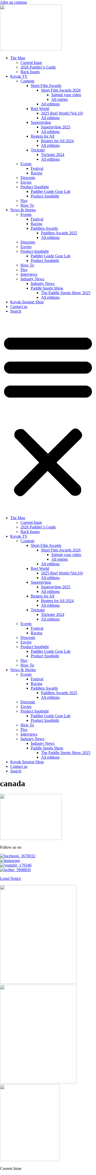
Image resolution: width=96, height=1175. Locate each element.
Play (24, 200)
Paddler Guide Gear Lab (50, 191)
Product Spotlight (34, 187)
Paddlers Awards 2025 (59, 233)
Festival (37, 168)
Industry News (32, 279)
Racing (36, 173)
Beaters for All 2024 (57, 141)
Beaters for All (42, 136)
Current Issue (31, 62)
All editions (50, 104)
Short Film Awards (46, 85)
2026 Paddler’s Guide (38, 67)
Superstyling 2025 (55, 127)
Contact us (18, 306)
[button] (48, 415)
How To (27, 205)
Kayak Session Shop (27, 302)
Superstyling (41, 122)
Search (15, 311)
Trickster (38, 150)
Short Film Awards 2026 (61, 90)
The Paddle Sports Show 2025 (65, 293)
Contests (27, 81)
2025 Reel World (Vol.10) (62, 113)
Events (25, 164)
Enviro (25, 182)
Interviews (28, 274)
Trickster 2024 (52, 154)
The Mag (17, 58)
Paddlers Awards (44, 228)
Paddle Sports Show (47, 288)
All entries (59, 99)
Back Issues (30, 72)
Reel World (40, 108)
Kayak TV (19, 76)
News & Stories (23, 210)
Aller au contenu (13, 2)
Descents (27, 177)
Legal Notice (10, 878)
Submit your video (66, 95)
